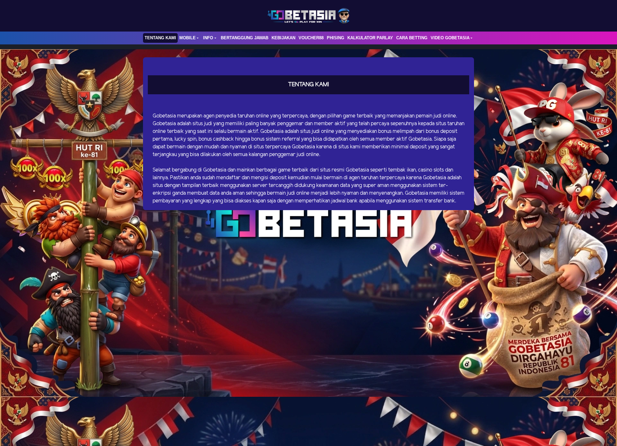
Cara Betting (411, 37)
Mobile (187, 37)
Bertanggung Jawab (244, 37)
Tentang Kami (160, 37)
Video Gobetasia (450, 37)
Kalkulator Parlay (370, 37)
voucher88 (311, 37)
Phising (335, 37)
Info (208, 37)
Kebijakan (283, 37)
